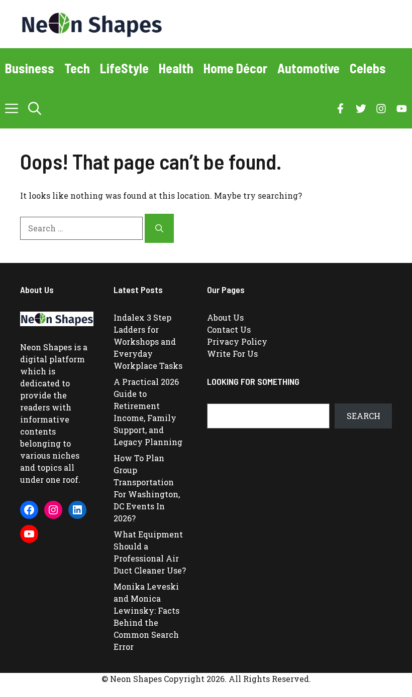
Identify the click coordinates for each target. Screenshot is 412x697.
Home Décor (235, 68)
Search (363, 415)
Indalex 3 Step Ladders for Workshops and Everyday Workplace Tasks (148, 341)
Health (176, 68)
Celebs (368, 68)
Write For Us (232, 353)
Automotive (308, 68)
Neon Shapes (46, 347)
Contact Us (229, 329)
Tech (77, 68)
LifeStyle (124, 68)
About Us (225, 317)
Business (29, 68)
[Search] (159, 228)
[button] (34, 108)
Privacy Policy (237, 341)
